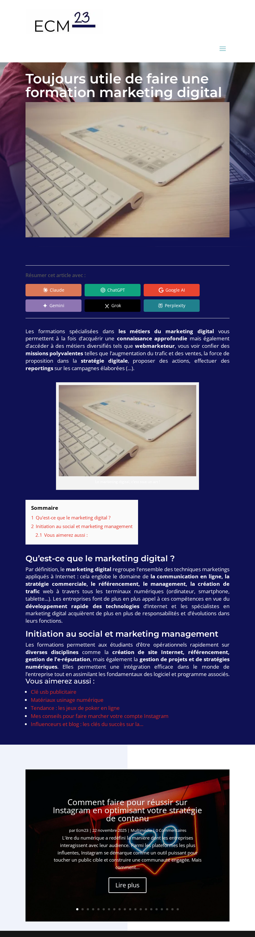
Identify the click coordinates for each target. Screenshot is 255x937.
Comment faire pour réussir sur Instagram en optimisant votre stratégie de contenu (127, 810)
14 (146, 909)
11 (130, 909)
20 (178, 909)
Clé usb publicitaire (53, 691)
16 (156, 909)
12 (135, 909)
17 (162, 909)
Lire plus (127, 885)
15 (151, 909)
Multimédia (141, 830)
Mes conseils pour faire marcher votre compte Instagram (100, 716)
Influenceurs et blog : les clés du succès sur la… (87, 724)
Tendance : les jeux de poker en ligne (75, 707)
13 (141, 909)
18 (167, 909)
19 (172, 909)
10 (125, 909)
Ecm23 (82, 830)
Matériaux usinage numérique (67, 699)
